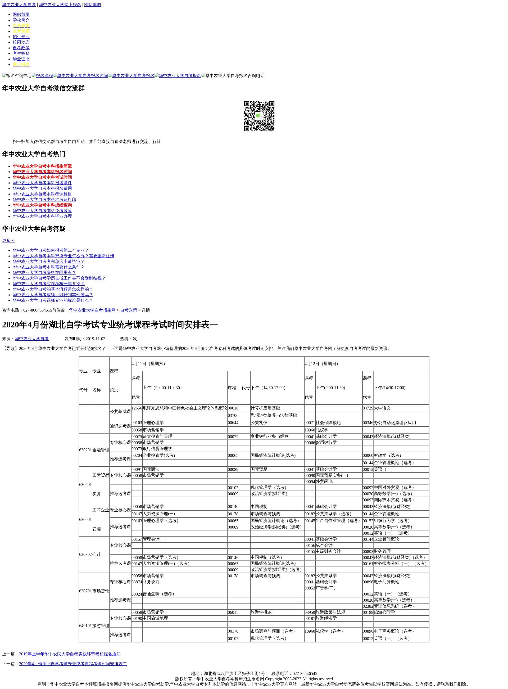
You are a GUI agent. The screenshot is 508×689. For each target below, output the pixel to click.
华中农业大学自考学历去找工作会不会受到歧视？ (59, 278)
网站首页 (21, 14)
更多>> (8, 240)
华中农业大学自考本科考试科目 (42, 194)
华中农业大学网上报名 (60, 4)
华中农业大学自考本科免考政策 (42, 210)
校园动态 (21, 42)
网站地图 (92, 4)
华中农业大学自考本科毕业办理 (42, 216)
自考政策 (21, 48)
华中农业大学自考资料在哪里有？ (44, 272)
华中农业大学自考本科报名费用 (42, 188)
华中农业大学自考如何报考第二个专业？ (51, 250)
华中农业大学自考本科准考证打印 (44, 199)
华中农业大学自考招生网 (92, 310)
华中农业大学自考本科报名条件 (42, 183)
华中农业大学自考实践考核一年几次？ (49, 283)
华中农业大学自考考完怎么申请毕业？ (49, 261)
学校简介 (21, 20)
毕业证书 (21, 59)
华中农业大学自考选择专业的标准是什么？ (53, 300)
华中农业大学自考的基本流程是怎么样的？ (53, 289)
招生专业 (21, 36)
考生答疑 (21, 53)
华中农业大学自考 (19, 4)
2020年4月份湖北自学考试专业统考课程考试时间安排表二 (73, 663)
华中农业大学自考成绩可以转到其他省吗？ (53, 294)
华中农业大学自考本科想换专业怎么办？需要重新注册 (63, 256)
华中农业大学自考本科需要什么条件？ (49, 267)
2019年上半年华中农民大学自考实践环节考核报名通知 (70, 654)
